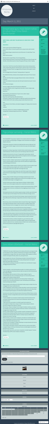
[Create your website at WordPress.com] (24, 1)
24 (24, 413)
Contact (34, 11)
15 (11, 412)
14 (5, 412)
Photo (24, 386)
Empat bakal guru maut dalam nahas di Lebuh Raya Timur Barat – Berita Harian (20, 31)
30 (17, 414)
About (34, 5)
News (42, 46)
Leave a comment (34, 125)
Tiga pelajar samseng (43, 153)
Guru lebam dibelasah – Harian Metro (20, 244)
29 (11, 414)
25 (30, 413)
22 (11, 413)
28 (5, 414)
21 (5, 413)
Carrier (24, 377)
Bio (34, 8)
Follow (4, 359)
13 (43, 410)
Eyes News (43, 43)
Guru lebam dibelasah (43, 266)
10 (24, 410)
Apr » (6, 417)
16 (17, 412)
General (24, 380)
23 (17, 413)
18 (30, 412)
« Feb (3, 417)
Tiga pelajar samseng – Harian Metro (19, 132)
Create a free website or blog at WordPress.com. (24, 423)
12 (37, 410)
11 (30, 410)
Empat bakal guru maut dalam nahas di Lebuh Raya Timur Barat (43, 51)
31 (24, 414)
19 (37, 412)
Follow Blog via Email (24, 351)
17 (24, 412)
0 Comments (6, 125)
